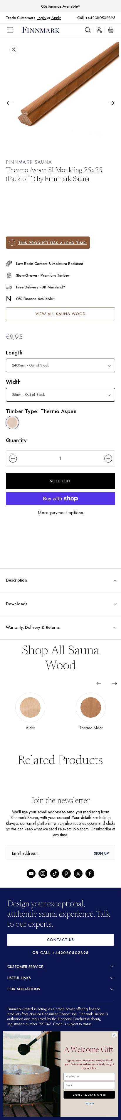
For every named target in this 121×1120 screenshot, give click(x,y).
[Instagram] (42, 873)
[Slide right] (114, 683)
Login (41, 18)
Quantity (16, 440)
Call (83, 18)
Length (14, 353)
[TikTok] (54, 873)
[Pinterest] (66, 873)
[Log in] (99, 30)
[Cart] (111, 30)
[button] (14, 30)
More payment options (60, 512)
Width (13, 382)
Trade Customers (20, 18)
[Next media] (111, 103)
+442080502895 (101, 18)
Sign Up (101, 853)
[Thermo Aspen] (12, 422)
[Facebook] (89, 873)
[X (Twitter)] (78, 873)
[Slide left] (98, 683)
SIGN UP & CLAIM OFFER (89, 1094)
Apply (56, 18)
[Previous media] (9, 103)
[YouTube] (31, 873)
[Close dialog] (114, 1035)
